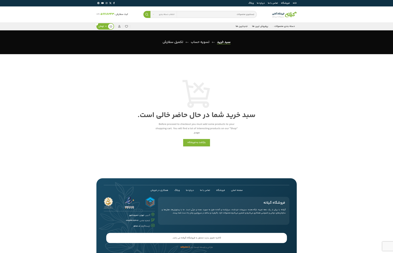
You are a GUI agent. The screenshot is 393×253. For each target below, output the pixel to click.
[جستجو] (146, 14)
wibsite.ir (185, 247)
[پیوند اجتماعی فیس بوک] (114, 3)
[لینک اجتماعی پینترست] (98, 3)
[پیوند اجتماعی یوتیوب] (102, 3)
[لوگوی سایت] (284, 14)
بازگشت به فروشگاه (196, 142)
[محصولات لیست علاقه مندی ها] (126, 26)
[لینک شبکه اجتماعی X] (110, 3)
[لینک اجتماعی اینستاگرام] (106, 3)
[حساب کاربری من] (119, 26)
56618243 (107, 14)
